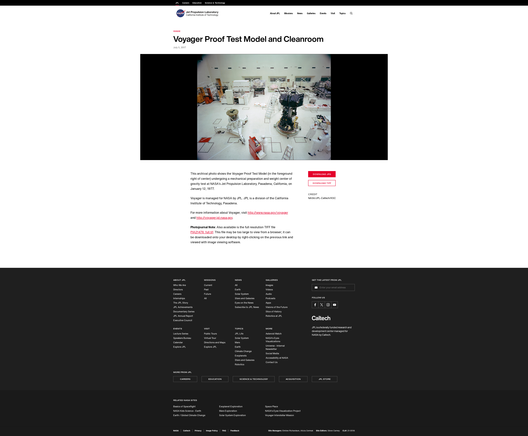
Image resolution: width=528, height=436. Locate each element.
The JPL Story (180, 302)
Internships (179, 298)
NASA (176, 430)
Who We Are (179, 285)
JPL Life (239, 333)
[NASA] (180, 13)
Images (269, 285)
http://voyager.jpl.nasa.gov (214, 217)
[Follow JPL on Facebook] (315, 304)
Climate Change (243, 351)
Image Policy (212, 430)
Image (176, 31)
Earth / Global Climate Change (189, 415)
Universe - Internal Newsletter (275, 347)
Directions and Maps (214, 342)
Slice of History (274, 311)
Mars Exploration (228, 411)
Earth (238, 289)
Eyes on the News (244, 302)
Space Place (271, 406)
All (205, 298)
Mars (237, 342)
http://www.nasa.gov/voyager (268, 212)
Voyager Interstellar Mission (279, 415)
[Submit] (315, 287)
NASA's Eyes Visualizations (273, 339)
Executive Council (182, 320)
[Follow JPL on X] (321, 304)
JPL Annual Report (183, 316)
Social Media (272, 353)
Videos (269, 289)
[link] (264, 107)
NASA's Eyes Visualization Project (283, 411)
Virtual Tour (210, 338)
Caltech (186, 430)
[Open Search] (351, 13)
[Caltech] (321, 318)
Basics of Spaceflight (184, 406)
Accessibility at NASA (277, 357)
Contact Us (271, 362)
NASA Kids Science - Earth (187, 411)
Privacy (198, 430)
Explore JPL (179, 346)
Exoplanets (241, 355)
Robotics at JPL (274, 316)
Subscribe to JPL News (247, 307)
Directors (178, 289)
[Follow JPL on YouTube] (334, 304)
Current (208, 285)
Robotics (239, 364)
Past (206, 289)
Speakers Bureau (182, 338)
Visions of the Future (277, 307)
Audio (269, 294)
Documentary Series (183, 311)
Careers (177, 294)
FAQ (224, 430)
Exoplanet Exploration (231, 406)
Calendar (178, 342)
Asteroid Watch (274, 333)
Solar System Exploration (232, 415)
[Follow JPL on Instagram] (328, 304)
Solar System (242, 294)
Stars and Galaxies (244, 298)
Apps (268, 302)
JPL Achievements (183, 307)
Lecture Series (180, 333)
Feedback (234, 430)
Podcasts (270, 298)
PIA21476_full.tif (201, 232)
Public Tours (210, 333)
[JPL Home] (202, 13)
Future (207, 294)
